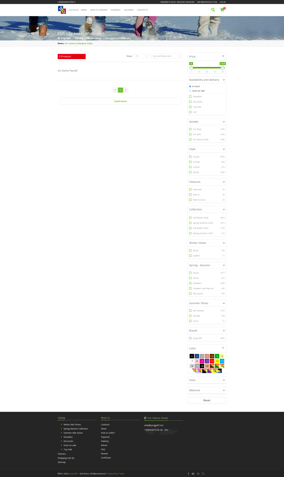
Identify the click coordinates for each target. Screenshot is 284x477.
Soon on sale (198, 90)
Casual (209, 156)
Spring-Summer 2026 (209, 222)
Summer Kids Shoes (73, 432)
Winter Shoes (197, 243)
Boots (209, 250)
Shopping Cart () (66, 458)
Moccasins (209, 293)
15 (137, 56)
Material (194, 390)
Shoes (209, 278)
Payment (116, 9)
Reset (206, 400)
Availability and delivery (204, 79)
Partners (62, 453)
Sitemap (62, 462)
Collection (195, 209)
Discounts (197, 101)
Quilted (209, 255)
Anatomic (209, 189)
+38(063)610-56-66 (167, 2)
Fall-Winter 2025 (209, 228)
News (84, 9)
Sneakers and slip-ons (209, 288)
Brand (193, 330)
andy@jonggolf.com (207, 2)
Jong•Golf (209, 338)
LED (195, 112)
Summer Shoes (198, 303)
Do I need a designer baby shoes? (82, 43)
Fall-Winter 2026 (209, 217)
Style (192, 149)
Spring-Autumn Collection (76, 428)
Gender (194, 121)
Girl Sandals (209, 310)
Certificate (106, 457)
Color (192, 348)
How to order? (98, 9)
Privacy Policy (112, 473)
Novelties (197, 96)
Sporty (209, 172)
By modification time (162, 56)
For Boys (209, 129)
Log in (223, 2)
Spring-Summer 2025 (209, 233)
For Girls (209, 134)
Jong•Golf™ (73, 473)
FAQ (103, 449)
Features (194, 182)
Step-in (209, 194)
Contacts (142, 9)
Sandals (209, 315)
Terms (121, 473)
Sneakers (209, 283)
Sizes (192, 380)
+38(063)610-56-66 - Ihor (156, 429)
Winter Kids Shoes (72, 424)
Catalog (74, 9)
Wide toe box (209, 199)
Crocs (209, 321)
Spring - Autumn (199, 265)
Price (192, 56)
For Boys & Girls (209, 139)
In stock (196, 86)
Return (104, 445)
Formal (209, 161)
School (209, 167)
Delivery (129, 9)
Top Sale (197, 106)
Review (104, 453)
